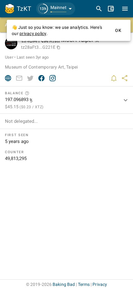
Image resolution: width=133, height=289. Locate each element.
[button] (55, 8)
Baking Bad (64, 284)
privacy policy (32, 33)
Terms (84, 284)
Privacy (99, 284)
